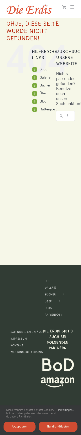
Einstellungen (64, 410)
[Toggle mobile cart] (64, 7)
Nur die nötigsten (58, 426)
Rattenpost (48, 109)
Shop (43, 69)
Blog (43, 101)
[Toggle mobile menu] (72, 7)
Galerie (45, 77)
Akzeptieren (19, 426)
